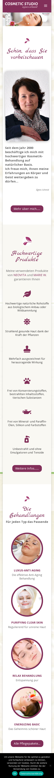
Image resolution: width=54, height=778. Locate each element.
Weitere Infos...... (27, 468)
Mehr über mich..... (27, 209)
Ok (15, 773)
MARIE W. (40, 275)
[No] (50, 765)
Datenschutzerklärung (31, 773)
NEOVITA (20, 275)
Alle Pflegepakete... (27, 743)
